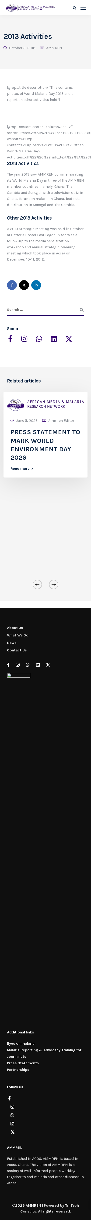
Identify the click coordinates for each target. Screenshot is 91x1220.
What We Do (17, 635)
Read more (20, 468)
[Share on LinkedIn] (36, 285)
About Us (15, 627)
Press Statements (23, 1063)
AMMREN (54, 48)
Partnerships (18, 1069)
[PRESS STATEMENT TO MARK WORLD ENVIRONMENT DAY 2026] (45, 403)
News (12, 642)
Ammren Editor (61, 420)
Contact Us (17, 650)
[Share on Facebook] (12, 285)
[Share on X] (24, 285)
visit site (14, 270)
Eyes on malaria (21, 1043)
